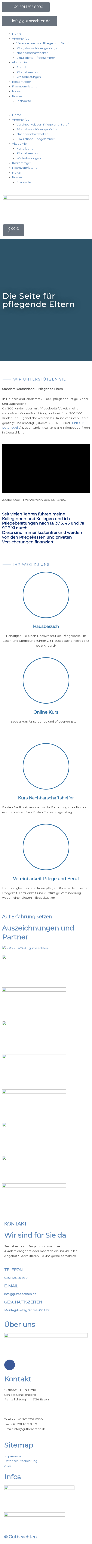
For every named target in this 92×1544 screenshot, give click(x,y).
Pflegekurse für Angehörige (36, 48)
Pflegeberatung (28, 72)
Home (16, 33)
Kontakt (18, 96)
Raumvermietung (24, 86)
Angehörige (20, 38)
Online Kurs (46, 712)
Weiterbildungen (28, 76)
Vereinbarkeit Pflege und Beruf (46, 878)
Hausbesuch (46, 626)
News (16, 91)
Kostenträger (21, 81)
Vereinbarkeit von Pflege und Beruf (42, 43)
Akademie (19, 62)
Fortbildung (24, 67)
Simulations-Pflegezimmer (35, 57)
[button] (46, 110)
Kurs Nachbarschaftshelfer (46, 797)
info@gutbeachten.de (20, 1294)
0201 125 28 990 (16, 1277)
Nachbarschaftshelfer (32, 52)
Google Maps (14, 1409)
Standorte (23, 101)
